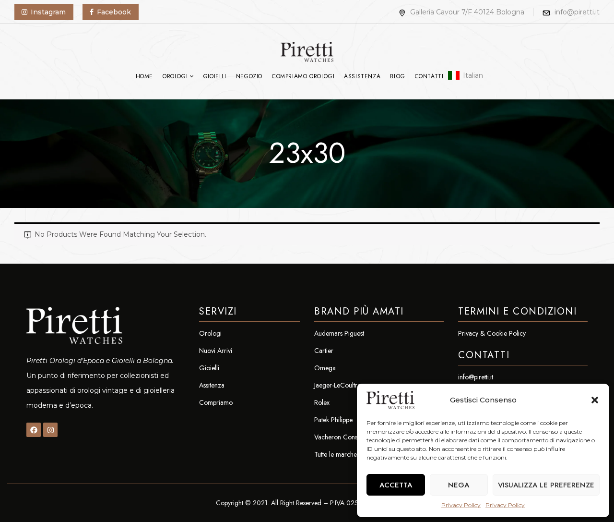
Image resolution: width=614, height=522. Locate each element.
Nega (458, 485)
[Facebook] (33, 430)
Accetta (395, 485)
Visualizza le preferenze (546, 485)
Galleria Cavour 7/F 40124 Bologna (467, 12)
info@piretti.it (577, 12)
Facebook (114, 12)
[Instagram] (50, 430)
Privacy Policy (461, 505)
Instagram (48, 12)
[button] (595, 400)
